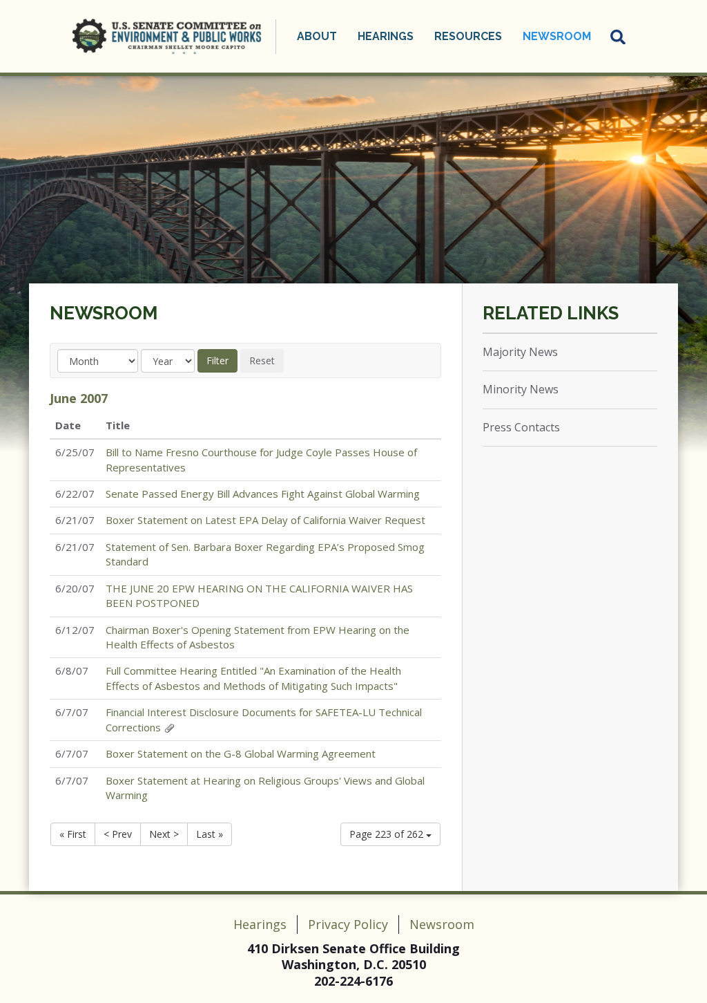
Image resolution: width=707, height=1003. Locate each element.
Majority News (520, 351)
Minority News (521, 389)
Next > (164, 834)
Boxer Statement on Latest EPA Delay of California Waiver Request (265, 520)
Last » (209, 834)
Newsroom (103, 313)
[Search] (618, 36)
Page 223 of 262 (387, 834)
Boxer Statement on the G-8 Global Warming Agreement (241, 753)
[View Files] (169, 727)
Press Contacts (521, 427)
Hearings (260, 924)
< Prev (118, 834)
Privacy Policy (348, 924)
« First (72, 834)
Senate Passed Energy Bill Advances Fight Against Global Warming (263, 493)
